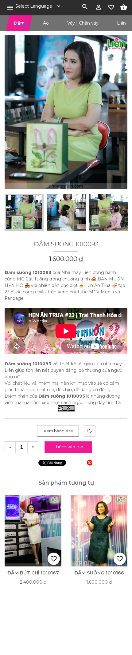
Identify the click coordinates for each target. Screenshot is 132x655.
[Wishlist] (111, 6)
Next (115, 212)
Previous (17, 212)
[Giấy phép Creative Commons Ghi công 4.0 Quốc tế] (66, 409)
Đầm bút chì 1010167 (33, 573)
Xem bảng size (58, 430)
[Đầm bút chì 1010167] (33, 530)
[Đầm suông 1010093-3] (66, 112)
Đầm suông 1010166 (99, 573)
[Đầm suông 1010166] (99, 530)
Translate (18, 24)
